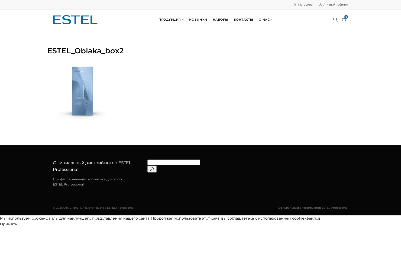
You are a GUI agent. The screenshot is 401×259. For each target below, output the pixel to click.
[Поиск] (335, 19)
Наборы (220, 19)
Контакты (243, 19)
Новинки (198, 19)
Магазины (305, 4)
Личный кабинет (335, 4)
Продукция (169, 19)
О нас (264, 19)
